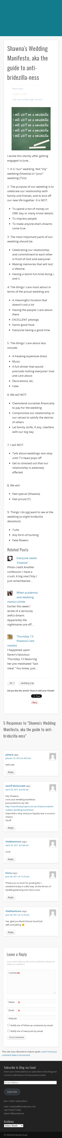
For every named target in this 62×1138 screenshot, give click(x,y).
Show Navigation (30, 39)
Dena (8, 872)
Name (14, 1002)
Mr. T (12, 683)
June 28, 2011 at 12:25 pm (17, 914)
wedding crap (27, 683)
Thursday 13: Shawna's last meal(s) (20, 640)
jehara (9, 754)
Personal (38, 99)
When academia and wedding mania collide (22, 597)
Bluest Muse (17, 88)
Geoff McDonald (15, 785)
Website (13, 1018)
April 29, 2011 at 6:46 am (17, 845)
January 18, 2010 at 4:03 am (18, 758)
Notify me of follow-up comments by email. (32, 1025)
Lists (14, 99)
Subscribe (12, 1091)
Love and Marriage (25, 99)
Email (14, 1010)
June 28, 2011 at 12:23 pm (17, 876)
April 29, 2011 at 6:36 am (17, 789)
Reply (11, 772)
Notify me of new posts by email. (27, 1031)
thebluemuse (13, 841)
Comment (14, 973)
